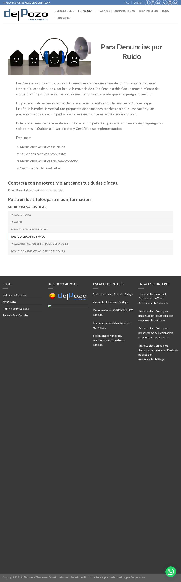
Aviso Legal (9, 301)
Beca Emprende (148, 11)
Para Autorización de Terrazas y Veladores (40, 243)
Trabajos (103, 11)
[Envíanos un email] (158, 2)
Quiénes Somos (64, 11)
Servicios (84, 11)
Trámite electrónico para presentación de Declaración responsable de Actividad (155, 333)
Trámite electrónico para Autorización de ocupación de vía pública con (158, 350)
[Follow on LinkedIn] (170, 2)
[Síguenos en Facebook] (147, 2)
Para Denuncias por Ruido (28, 236)
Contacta (138, 2)
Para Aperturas (21, 214)
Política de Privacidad (16, 308)
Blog (165, 11)
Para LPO (16, 222)
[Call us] (164, 2)
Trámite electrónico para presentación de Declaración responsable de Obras (155, 315)
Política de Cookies (14, 295)
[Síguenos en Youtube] (175, 2)
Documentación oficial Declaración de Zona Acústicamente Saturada (153, 298)
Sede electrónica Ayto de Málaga (113, 294)
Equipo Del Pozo (124, 11)
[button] (170, 571)
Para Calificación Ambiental (29, 229)
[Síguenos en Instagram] (153, 2)
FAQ (127, 2)
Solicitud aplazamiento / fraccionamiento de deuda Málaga (109, 340)
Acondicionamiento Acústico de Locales (38, 251)
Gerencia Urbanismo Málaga (110, 302)
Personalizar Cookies (15, 315)
